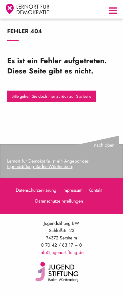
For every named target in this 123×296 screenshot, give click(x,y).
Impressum (72, 190)
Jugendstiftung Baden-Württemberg (40, 166)
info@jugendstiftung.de (61, 252)
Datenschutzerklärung (36, 190)
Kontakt (95, 190)
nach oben (104, 145)
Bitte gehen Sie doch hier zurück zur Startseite (51, 96)
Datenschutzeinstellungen (59, 201)
